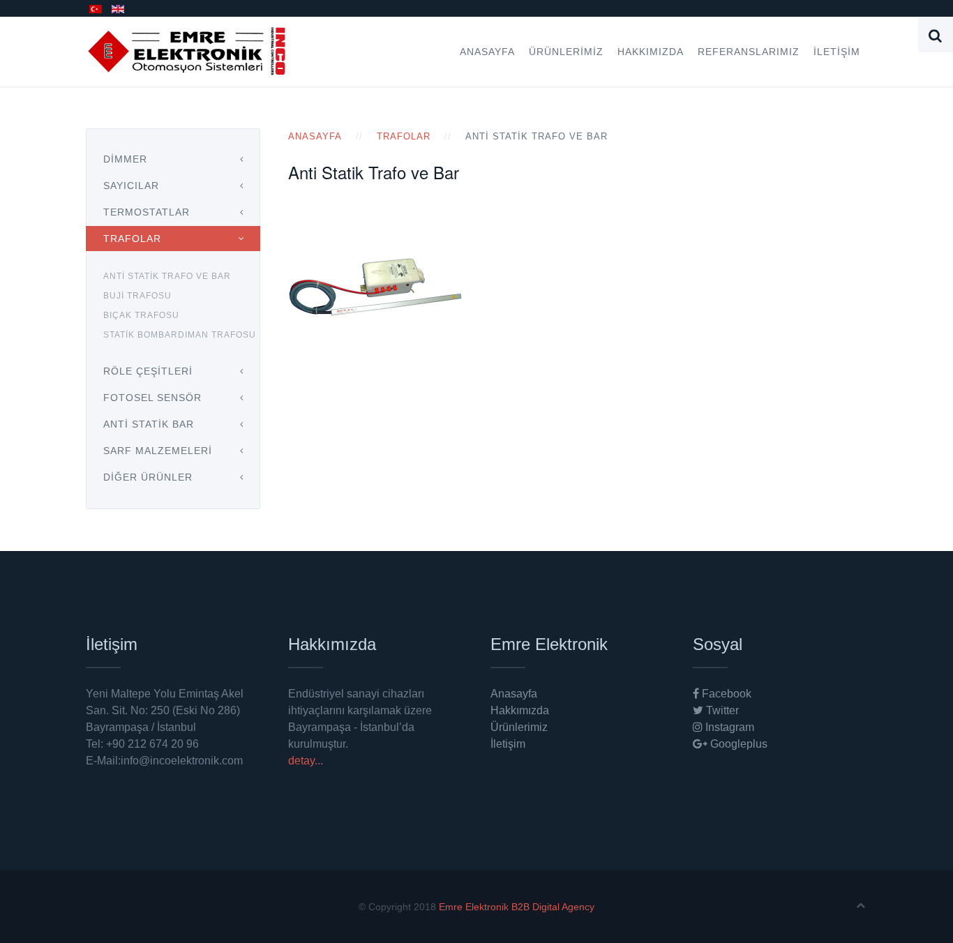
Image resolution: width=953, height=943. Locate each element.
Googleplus (737, 744)
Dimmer (125, 159)
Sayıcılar (131, 185)
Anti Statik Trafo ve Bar (167, 276)
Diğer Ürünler (148, 477)
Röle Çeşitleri (148, 371)
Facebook (725, 694)
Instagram (728, 727)
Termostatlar (146, 212)
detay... (305, 761)
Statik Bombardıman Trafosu (179, 335)
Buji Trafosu (137, 296)
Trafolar (403, 136)
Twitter (721, 710)
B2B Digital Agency (552, 906)
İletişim (836, 51)
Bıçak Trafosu (141, 315)
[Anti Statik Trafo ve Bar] (375, 286)
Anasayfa (487, 51)
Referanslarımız (749, 51)
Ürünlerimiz (566, 51)
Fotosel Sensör (152, 397)
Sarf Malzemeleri (157, 450)
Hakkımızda (650, 51)
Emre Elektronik (474, 906)
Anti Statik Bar (148, 424)
